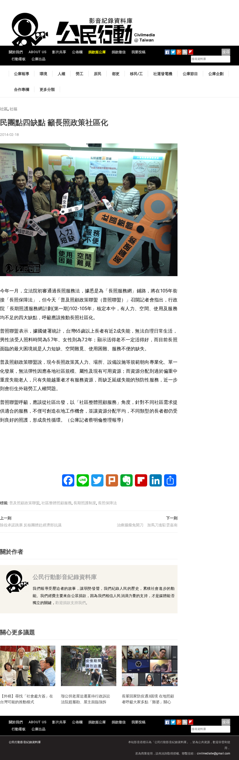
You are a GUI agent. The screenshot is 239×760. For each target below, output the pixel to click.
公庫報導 (21, 73)
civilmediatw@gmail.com (213, 753)
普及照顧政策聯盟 (24, 503)
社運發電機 (162, 73)
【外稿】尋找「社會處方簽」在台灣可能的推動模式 (26, 698)
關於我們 (16, 52)
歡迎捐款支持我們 (70, 603)
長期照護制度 (84, 503)
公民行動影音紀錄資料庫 (65, 577)
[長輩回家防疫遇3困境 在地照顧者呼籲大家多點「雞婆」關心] (149, 665)
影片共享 (59, 52)
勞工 (79, 73)
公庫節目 (190, 73)
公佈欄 (77, 52)
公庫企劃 (216, 73)
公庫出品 (38, 59)
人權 (61, 73)
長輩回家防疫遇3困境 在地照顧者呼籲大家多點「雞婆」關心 (148, 698)
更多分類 (47, 89)
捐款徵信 (119, 52)
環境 (43, 73)
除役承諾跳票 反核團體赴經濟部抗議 (30, 525)
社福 (13, 109)
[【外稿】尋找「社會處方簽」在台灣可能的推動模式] (27, 665)
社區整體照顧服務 (56, 503)
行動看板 (19, 59)
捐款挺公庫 (97, 52)
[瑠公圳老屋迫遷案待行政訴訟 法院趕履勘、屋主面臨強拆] (88, 665)
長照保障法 (107, 503)
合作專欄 (21, 89)
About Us (37, 52)
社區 (4, 109)
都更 (115, 73)
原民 (97, 73)
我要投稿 (138, 52)
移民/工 (136, 73)
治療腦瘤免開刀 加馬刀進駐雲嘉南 (147, 525)
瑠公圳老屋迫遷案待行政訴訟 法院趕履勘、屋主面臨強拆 (87, 698)
